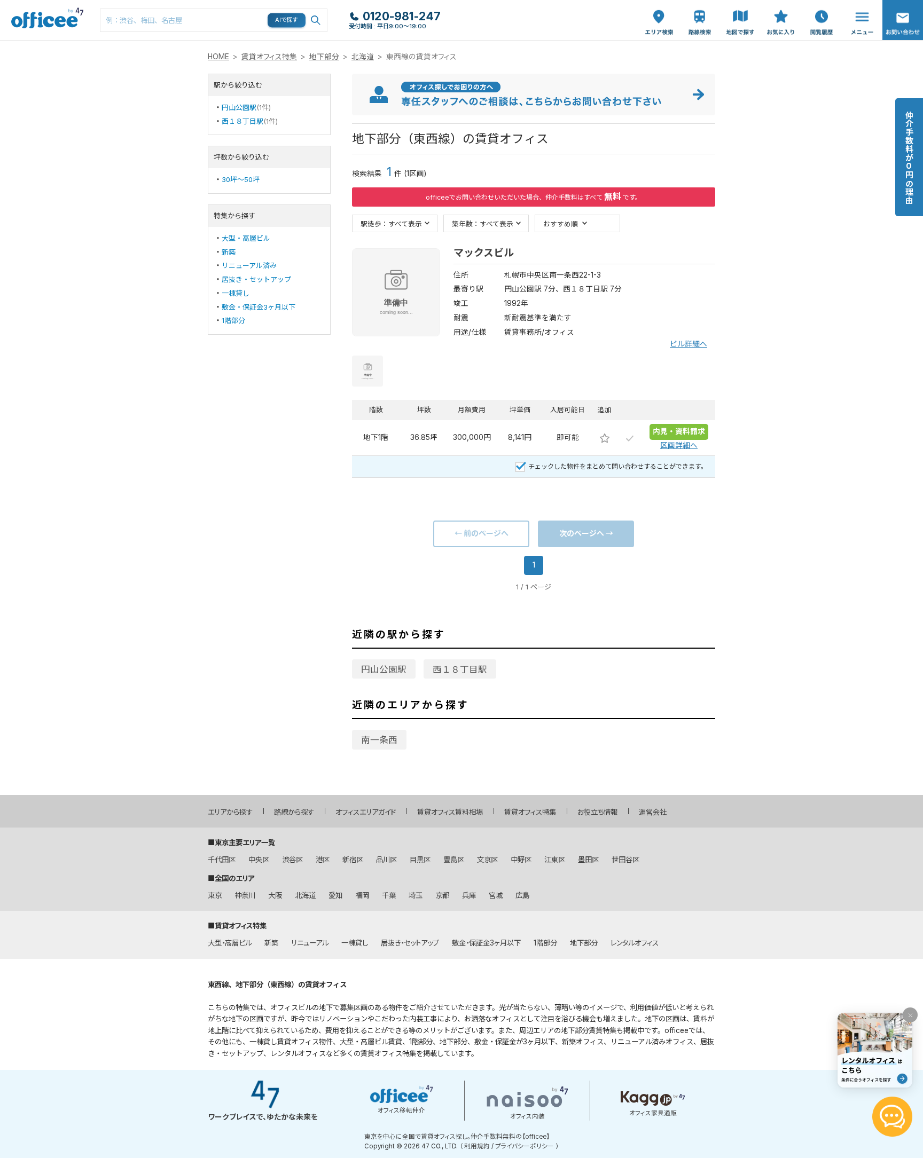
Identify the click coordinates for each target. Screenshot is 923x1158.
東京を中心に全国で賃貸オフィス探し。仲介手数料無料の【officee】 (457, 1136)
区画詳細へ (679, 445)
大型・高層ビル (246, 238)
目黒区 (420, 859)
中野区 (521, 859)
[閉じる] (910, 1014)
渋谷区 (292, 859)
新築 (229, 252)
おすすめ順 (560, 223)
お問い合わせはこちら (902, 17)
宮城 (496, 895)
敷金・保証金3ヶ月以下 (258, 307)
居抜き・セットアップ (256, 279)
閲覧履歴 (820, 5)
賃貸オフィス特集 (269, 56)
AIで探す (287, 19)
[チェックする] (630, 438)
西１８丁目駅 (242, 121)
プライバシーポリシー (524, 1146)
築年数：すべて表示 (482, 223)
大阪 (275, 895)
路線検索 (698, 5)
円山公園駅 (239, 107)
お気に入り (781, 11)
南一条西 (379, 740)
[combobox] (213, 20)
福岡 (362, 895)
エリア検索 (659, 11)
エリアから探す (230, 812)
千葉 (389, 895)
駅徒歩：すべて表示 (391, 223)
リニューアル (309, 943)
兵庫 (469, 895)
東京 (215, 895)
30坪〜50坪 (241, 179)
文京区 (487, 859)
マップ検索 (740, 11)
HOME (218, 56)
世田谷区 (625, 859)
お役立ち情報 (597, 812)
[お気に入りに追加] (605, 438)
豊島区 (453, 859)
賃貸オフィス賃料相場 (450, 812)
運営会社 (653, 812)
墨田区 (588, 859)
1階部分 (233, 320)
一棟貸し (235, 293)
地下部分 (324, 56)
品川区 (386, 859)
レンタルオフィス (635, 943)
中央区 (258, 859)
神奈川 (244, 895)
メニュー (859, 5)
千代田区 (222, 859)
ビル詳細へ (688, 344)
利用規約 (477, 1146)
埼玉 (416, 895)
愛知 (335, 895)
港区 (323, 859)
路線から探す (294, 812)
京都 (442, 895)
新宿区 (352, 859)
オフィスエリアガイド (365, 812)
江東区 (554, 859)
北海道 (362, 56)
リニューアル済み (249, 265)
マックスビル (483, 253)
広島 (522, 895)
